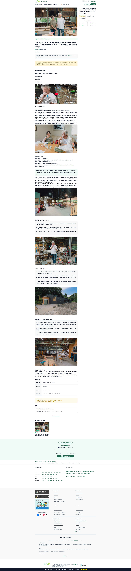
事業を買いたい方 (39, 4)
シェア (92, 23)
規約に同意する (83, 569)
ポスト (84, 23)
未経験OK (93, 16)
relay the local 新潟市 (64, 62)
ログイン (87, 4)
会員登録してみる (65, 456)
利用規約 (66, 569)
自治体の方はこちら (66, 4)
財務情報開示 (83, 18)
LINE (84, 25)
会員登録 (93, 4)
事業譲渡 (88, 16)
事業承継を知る (55, 4)
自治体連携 (83, 16)
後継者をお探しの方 (48, 4)
